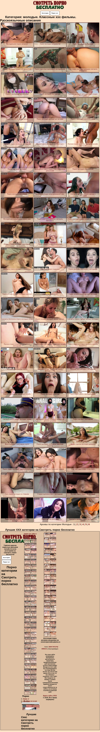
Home (25, 699)
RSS (55, 696)
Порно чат (54, 13)
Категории (45, 13)
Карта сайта (47, 696)
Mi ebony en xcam (30, 701)
